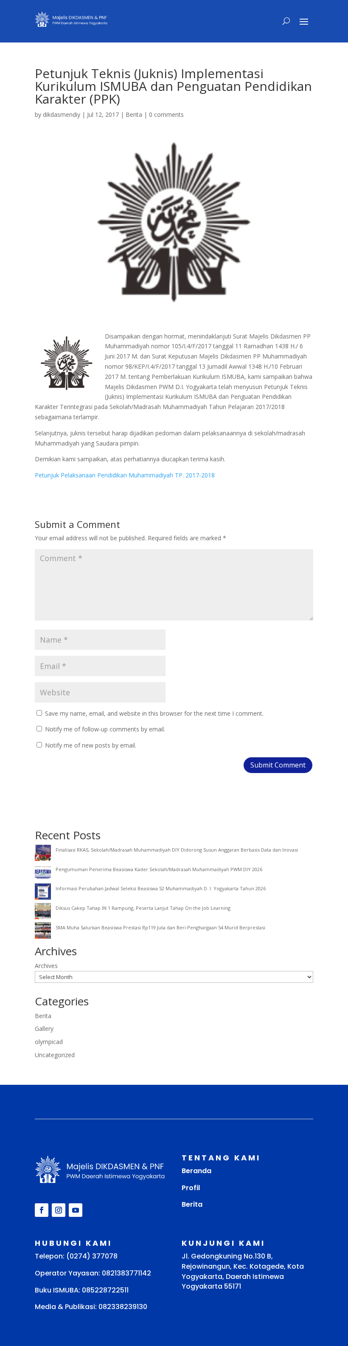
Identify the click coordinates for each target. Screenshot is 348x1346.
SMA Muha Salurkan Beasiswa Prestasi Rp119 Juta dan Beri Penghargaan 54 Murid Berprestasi (160, 927)
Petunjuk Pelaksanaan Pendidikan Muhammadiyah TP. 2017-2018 (125, 475)
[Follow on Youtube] (75, 1210)
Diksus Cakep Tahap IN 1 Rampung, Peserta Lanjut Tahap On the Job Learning (143, 908)
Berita (134, 114)
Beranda (196, 1171)
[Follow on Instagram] (58, 1210)
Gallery (44, 1028)
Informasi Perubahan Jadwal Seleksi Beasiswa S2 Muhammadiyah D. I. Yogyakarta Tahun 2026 (161, 888)
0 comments (166, 114)
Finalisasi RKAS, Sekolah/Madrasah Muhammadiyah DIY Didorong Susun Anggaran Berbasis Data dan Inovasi (177, 850)
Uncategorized (55, 1055)
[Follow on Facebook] (41, 1210)
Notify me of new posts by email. (90, 745)
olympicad (49, 1042)
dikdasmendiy (61, 114)
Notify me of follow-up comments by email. (105, 729)
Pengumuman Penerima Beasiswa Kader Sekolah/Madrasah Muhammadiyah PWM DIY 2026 (159, 869)
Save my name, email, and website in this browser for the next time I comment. (154, 713)
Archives (46, 966)
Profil (191, 1188)
